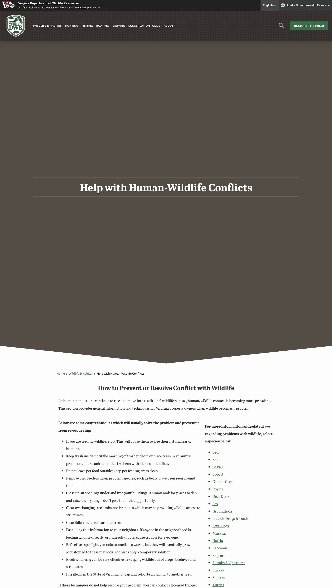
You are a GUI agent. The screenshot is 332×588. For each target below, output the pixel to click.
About (168, 25)
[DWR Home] (16, 26)
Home (60, 373)
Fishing (87, 25)
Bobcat (217, 474)
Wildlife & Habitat (47, 25)
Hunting (71, 25)
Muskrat (219, 533)
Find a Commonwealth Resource (308, 5)
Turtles (218, 584)
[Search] (281, 26)
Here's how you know (86, 7)
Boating (102, 25)
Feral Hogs (220, 525)
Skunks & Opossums (228, 562)
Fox (215, 503)
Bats (215, 459)
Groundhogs (222, 511)
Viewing (118, 25)
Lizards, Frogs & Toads (230, 518)
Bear (216, 452)
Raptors (218, 555)
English (269, 5)
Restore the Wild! (309, 25)
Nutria (217, 540)
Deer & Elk (221, 496)
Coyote (217, 489)
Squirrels (219, 577)
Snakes (218, 570)
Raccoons (219, 548)
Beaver (217, 467)
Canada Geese (223, 481)
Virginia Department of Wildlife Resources (49, 3)
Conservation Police (144, 25)
